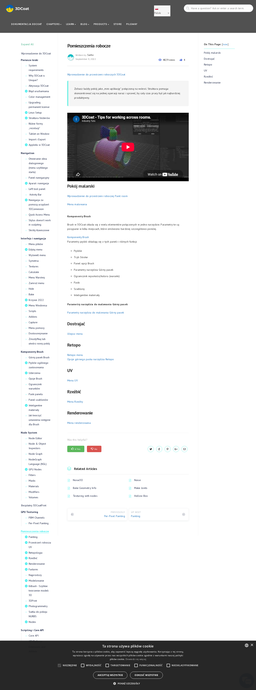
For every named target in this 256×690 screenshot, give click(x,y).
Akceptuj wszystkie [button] (110, 675)
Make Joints (140, 488)
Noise (137, 480)
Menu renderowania (79, 423)
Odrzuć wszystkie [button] (146, 675)
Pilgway (132, 24)
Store (118, 24)
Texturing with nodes (85, 496)
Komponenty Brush (78, 237)
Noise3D (78, 480)
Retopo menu (75, 355)
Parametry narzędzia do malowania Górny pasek (95, 312)
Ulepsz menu (75, 333)
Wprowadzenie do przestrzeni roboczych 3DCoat (96, 74)
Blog (84, 24)
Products (101, 24)
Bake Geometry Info (84, 488)
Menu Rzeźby (75, 401)
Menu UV (72, 380)
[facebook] (159, 449)
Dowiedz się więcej (136, 659)
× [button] (251, 645)
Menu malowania (77, 204)
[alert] (128, 665)
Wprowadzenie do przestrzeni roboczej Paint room (97, 196)
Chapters (53, 24)
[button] (128, 683)
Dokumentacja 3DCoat (26, 24)
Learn (70, 24)
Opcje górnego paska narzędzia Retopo (90, 359)
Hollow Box (141, 496)
